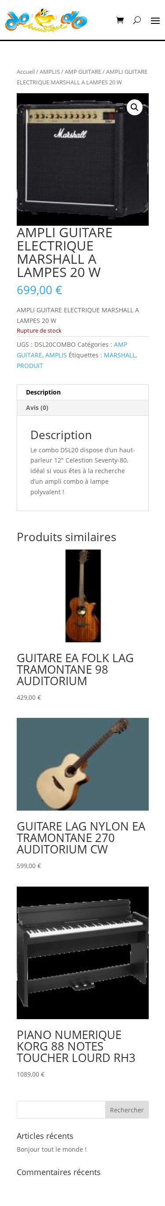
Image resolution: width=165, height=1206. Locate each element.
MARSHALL (120, 355)
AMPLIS (50, 72)
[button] (135, 107)
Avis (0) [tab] (37, 407)
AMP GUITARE (83, 72)
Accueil (26, 72)
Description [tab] (43, 392)
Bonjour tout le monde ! (52, 1149)
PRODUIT (30, 365)
